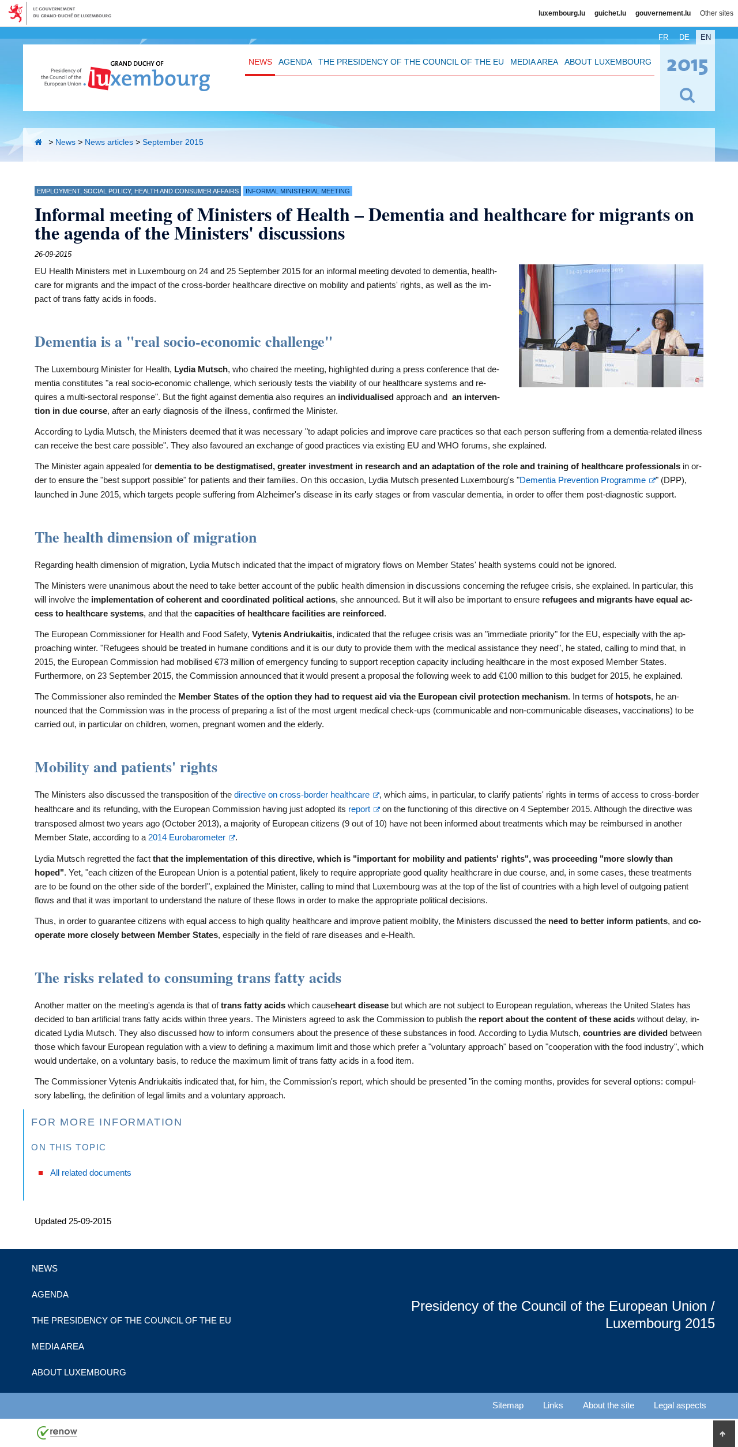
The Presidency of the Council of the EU (411, 61)
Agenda (295, 61)
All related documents (90, 1172)
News (260, 61)
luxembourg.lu (562, 13)
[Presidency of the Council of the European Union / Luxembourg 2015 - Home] (125, 85)
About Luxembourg (608, 61)
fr (663, 37)
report (359, 809)
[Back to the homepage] (40, 142)
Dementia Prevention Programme (582, 480)
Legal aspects (680, 1405)
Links (553, 1405)
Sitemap (508, 1405)
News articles (109, 142)
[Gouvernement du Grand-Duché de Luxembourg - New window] (63, 13)
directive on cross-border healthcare (302, 794)
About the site (608, 1405)
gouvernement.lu (663, 13)
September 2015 (173, 142)
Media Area (534, 61)
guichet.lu (610, 13)
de (684, 37)
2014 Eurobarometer (186, 837)
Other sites (716, 13)
